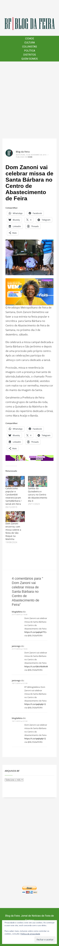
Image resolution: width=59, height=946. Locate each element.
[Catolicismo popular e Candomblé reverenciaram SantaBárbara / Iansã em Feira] (15, 481)
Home (30, 157)
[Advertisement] (29, 100)
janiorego (16, 646)
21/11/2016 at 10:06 (19, 614)
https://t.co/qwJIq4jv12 (35, 704)
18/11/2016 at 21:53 (19, 721)
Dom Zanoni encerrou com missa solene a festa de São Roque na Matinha (13, 531)
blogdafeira (17, 611)
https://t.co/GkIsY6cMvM (36, 666)
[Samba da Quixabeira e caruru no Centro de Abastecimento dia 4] (37, 481)
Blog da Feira (23, 151)
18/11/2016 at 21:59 (19, 683)
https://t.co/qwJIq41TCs (35, 632)
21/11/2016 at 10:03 (19, 649)
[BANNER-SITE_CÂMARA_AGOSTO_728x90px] (29, 457)
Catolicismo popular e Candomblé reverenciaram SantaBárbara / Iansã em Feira (13, 496)
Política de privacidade (30, 933)
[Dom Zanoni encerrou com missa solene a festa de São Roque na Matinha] (15, 516)
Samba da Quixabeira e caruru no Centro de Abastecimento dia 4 (37, 494)
